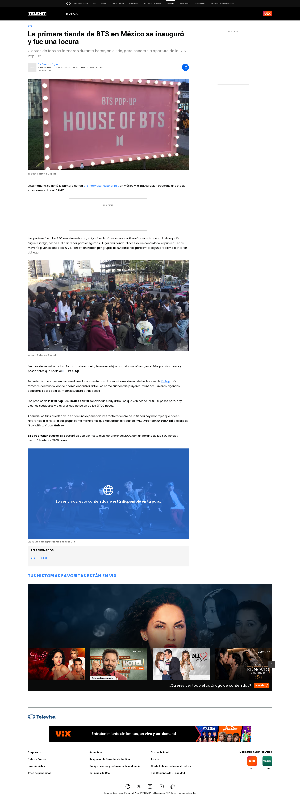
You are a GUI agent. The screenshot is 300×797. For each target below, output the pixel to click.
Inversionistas (36, 766)
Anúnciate (95, 752)
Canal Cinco (118, 3)
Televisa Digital (50, 64)
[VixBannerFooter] (150, 734)
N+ (94, 3)
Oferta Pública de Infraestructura (171, 766)
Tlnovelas (200, 3)
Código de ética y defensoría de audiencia (114, 766)
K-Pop (165, 381)
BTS (30, 26)
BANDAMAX (185, 3)
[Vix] (267, 13)
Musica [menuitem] (72, 14)
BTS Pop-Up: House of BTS (101, 186)
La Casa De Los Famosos (222, 3)
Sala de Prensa (37, 759)
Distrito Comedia (152, 3)
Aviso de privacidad (39, 773)
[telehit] (37, 13)
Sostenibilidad (160, 752)
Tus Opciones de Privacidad (168, 773)
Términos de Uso (99, 773)
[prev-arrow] (25, 664)
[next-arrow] (271, 664)
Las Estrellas (81, 3)
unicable (133, 3)
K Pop (44, 557)
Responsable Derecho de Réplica (109, 759)
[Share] (185, 67)
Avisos (155, 759)
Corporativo (35, 752)
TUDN (103, 3)
